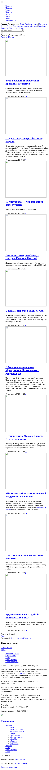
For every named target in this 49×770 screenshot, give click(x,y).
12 (26, 452)
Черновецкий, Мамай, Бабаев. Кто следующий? (24, 437)
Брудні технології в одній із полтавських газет (22, 616)
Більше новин (6, 648)
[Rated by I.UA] (6, 717)
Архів (21, 28)
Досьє (7, 16)
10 (26, 96)
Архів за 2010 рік (7, 37)
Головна (8, 6)
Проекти (8, 12)
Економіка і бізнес (17, 731)
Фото (7, 14)
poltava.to (23, 673)
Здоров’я (4, 28)
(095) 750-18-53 (21, 763)
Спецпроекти (10, 656)
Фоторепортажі (11, 660)
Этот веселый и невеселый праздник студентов (22, 82)
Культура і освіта (30, 26)
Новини (8, 8)
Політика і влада (31, 24)
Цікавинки (13, 28)
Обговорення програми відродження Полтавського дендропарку (22, 370)
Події (22, 24)
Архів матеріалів (11, 662)
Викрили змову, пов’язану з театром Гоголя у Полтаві (22, 257)
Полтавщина (7, 721)
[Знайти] (23, 30)
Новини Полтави (12, 654)
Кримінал (42, 26)
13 (26, 513)
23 (26, 630)
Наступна (27, 638)
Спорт (9, 26)
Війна (7, 18)
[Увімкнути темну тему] (2, 2)
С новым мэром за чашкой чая (24, 310)
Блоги (7, 10)
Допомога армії (11, 20)
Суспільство (18, 26)
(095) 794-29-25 (21, 759)
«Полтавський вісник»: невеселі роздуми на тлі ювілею (25, 495)
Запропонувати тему (9, 767)
